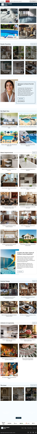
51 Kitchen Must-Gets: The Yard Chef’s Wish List (31, 397)
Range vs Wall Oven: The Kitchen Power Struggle (18, 71)
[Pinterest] (34, 1)
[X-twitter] (36, 1)
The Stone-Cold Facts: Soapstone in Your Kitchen (31, 71)
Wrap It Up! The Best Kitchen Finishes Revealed (6, 71)
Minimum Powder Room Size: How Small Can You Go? (6, 397)
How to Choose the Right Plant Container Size (18, 56)
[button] (36, 4)
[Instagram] (32, 1)
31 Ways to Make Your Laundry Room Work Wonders (18, 397)
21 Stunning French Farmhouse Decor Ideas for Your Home (6, 56)
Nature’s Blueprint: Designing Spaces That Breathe (6, 412)
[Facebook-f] (30, 1)
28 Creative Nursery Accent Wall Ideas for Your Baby (31, 412)
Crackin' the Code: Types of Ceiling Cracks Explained (25, 253)
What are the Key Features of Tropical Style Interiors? (31, 56)
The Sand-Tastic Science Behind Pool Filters (28, 126)
